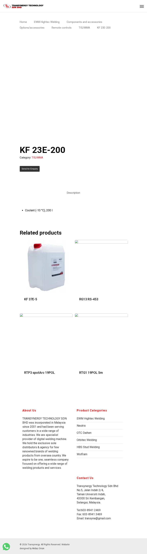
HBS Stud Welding (88, 447)
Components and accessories (84, 22)
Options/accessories (32, 27)
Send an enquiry (30, 169)
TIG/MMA (84, 27)
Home (23, 22)
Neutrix (81, 425)
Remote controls (62, 27)
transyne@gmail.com (97, 518)
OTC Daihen (84, 432)
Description (73, 192)
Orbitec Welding (87, 440)
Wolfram (82, 454)
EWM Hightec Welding (47, 22)
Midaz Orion (38, 548)
